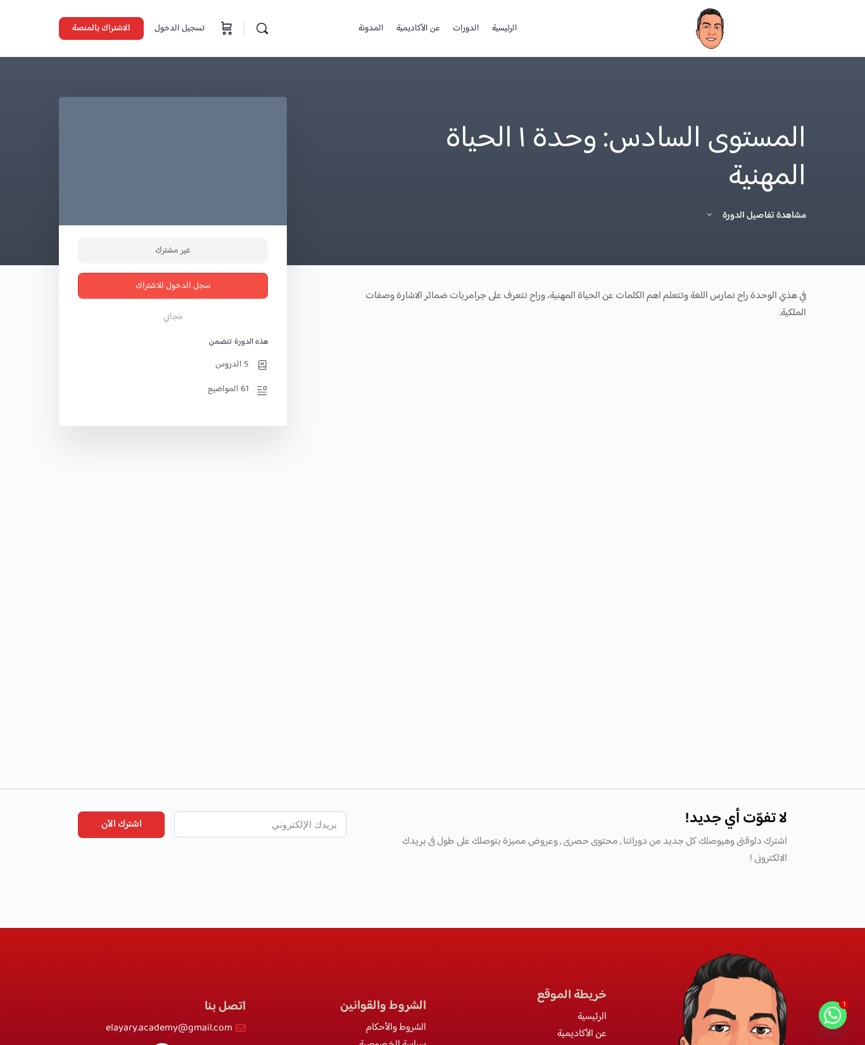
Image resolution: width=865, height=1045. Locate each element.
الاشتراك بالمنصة (101, 28)
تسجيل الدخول (180, 28)
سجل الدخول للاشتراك (173, 286)
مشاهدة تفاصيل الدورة (763, 215)
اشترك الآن (121, 824)
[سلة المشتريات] (225, 28)
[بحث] (262, 28)
